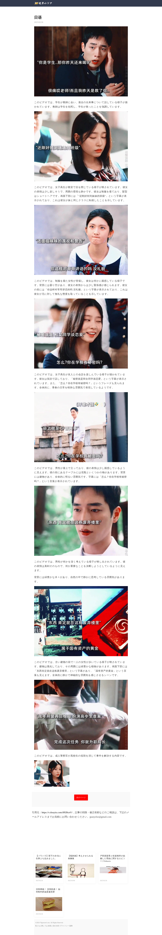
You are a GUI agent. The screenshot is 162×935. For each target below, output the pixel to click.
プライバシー (64, 926)
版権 (71, 926)
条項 (57, 926)
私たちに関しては (41, 926)
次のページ (81, 797)
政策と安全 (52, 926)
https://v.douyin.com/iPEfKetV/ (57, 812)
